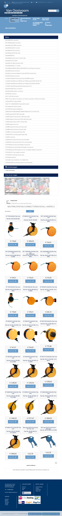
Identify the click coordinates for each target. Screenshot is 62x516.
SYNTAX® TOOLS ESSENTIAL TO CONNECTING (16, 160)
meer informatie (24, 513)
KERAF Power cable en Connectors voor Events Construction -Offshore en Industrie (25, 98)
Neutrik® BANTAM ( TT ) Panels (12, 65)
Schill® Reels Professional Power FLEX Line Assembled (18, 142)
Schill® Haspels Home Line (11, 124)
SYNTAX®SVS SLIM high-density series (14, 155)
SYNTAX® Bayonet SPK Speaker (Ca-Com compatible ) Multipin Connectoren (23, 149)
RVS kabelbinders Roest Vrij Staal (13, 106)
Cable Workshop (39, 486)
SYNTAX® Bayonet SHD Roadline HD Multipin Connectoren (19, 147)
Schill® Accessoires (10, 137)
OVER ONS (8, 2)
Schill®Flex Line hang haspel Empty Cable (15, 132)
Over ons (24, 486)
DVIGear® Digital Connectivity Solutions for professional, (18, 162)
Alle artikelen (8, 211)
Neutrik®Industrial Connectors (12, 70)
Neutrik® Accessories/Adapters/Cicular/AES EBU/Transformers (20, 73)
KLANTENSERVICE (41, 2)
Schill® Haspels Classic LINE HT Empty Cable (16, 121)
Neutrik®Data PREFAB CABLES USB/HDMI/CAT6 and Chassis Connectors (22, 68)
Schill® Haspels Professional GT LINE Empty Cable (17, 116)
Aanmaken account (17, 3)
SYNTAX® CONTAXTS (10, 157)
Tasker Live (38, 491)
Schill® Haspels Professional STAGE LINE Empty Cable (18, 119)
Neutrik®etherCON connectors (12, 50)
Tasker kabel (38, 489)
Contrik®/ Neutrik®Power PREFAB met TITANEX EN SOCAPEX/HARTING (22, 83)
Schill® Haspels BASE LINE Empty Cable (14, 114)
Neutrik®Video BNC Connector (12, 48)
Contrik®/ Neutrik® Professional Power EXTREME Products (19, 78)
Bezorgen (7, 502)
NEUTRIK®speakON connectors (13, 42)
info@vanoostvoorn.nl (11, 192)
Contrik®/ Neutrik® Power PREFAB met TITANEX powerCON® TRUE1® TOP (23, 81)
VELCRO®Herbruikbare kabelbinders (14, 109)
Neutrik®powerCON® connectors (13, 45)
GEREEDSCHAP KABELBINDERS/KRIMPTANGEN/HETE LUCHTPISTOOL (22, 111)
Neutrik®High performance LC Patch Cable (15, 58)
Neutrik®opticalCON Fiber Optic (12, 53)
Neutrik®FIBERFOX (9, 55)
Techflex (37, 488)
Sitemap (6, 503)
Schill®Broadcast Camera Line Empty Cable (15, 129)
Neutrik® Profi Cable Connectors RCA (14, 63)
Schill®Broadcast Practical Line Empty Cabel (16, 127)
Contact (6, 504)
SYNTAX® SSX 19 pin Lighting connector (15, 152)
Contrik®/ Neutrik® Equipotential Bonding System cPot (18, 86)
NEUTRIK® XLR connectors (12, 40)
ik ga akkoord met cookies (51, 514)
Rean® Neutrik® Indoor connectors (13, 88)
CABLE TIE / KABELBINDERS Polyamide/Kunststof (17, 104)
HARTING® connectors (11, 93)
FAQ (33, 2)
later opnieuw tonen (35, 514)
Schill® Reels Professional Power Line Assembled (17, 139)
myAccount (7, 3)
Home (6, 18)
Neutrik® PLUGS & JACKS (11, 60)
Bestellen (7, 499)
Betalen (6, 500)
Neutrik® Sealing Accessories (12, 76)
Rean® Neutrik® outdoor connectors (14, 91)
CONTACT (49, 2)
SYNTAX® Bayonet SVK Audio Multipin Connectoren (17, 144)
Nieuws (23, 488)
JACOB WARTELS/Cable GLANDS (13, 101)
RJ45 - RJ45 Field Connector (12, 96)
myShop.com (33, 465)
